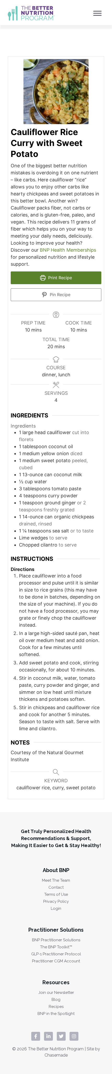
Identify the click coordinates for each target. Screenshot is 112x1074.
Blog (56, 1000)
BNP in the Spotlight (56, 1014)
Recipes (56, 1007)
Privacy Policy (56, 902)
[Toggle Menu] (97, 13)
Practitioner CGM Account (56, 961)
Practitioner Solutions (56, 930)
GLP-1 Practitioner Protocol (56, 954)
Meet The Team (56, 880)
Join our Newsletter (56, 993)
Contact (56, 887)
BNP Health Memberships (68, 250)
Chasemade (56, 1055)
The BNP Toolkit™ (56, 947)
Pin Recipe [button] (59, 294)
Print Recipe (59, 277)
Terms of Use (56, 895)
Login (56, 909)
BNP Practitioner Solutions (56, 940)
